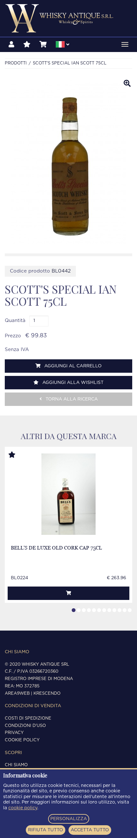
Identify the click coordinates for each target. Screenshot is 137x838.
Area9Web (17, 694)
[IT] (62, 45)
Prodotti (16, 63)
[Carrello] (43, 44)
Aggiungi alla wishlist (72, 382)
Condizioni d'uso (25, 726)
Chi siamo (16, 765)
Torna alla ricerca (71, 399)
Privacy (14, 733)
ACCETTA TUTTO (90, 830)
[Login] (11, 44)
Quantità (15, 320)
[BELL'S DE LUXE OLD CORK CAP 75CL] (68, 494)
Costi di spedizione (28, 718)
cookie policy (22, 808)
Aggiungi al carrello (72, 366)
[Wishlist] (26, 44)
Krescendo (47, 694)
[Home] (68, 18)
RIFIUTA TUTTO (45, 830)
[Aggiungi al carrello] (68, 593)
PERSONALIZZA (68, 819)
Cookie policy (22, 740)
